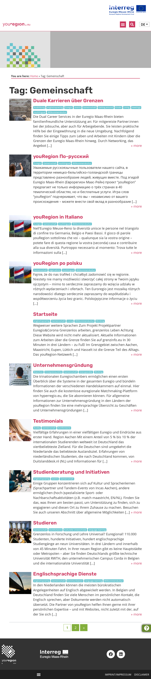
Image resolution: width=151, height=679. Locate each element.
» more (136, 145)
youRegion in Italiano (58, 217)
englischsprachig (55, 107)
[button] (123, 24)
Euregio (68, 107)
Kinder (118, 107)
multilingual (39, 112)
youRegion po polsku (57, 263)
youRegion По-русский (61, 156)
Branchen (38, 372)
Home (34, 76)
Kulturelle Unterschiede (75, 530)
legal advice (54, 270)
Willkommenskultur (57, 112)
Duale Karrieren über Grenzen (68, 101)
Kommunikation (75, 581)
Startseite (45, 314)
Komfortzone (64, 427)
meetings (136, 107)
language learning (97, 530)
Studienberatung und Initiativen (71, 472)
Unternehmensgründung (63, 365)
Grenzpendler (86, 372)
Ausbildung (39, 107)
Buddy (37, 427)
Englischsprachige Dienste (64, 574)
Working (100, 321)
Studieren (45, 523)
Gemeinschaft (89, 107)
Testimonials (48, 421)
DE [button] (143, 24)
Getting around (105, 107)
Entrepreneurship (53, 372)
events (78, 107)
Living (126, 107)
